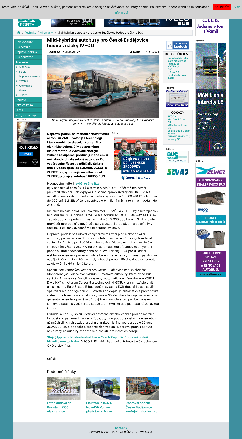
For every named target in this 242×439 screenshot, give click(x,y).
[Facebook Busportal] (177, 45)
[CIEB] (210, 25)
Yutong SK (174, 139)
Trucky (23, 95)
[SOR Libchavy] (73, 20)
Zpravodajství (24, 42)
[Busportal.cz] (29, 20)
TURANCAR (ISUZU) (179, 136)
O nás (19, 110)
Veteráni (23, 81)
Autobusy (24, 67)
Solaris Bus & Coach (179, 130)
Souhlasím (222, 7)
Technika (30, 32)
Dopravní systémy (29, 76)
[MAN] (210, 99)
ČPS (170, 69)
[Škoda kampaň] (135, 158)
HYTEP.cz (173, 66)
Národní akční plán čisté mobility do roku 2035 (178, 60)
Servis (22, 71)
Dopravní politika (26, 52)
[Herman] (177, 98)
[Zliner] (210, 219)
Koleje (22, 90)
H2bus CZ (173, 72)
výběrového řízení (88, 183)
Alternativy (47, 32)
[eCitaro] (28, 144)
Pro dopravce (24, 57)
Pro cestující (23, 47)
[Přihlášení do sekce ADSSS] (177, 172)
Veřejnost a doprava (28, 115)
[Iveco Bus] (148, 20)
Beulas (171, 133)
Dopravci (21, 100)
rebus (135, 51)
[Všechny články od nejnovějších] (177, 156)
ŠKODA (172, 116)
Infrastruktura (24, 105)
